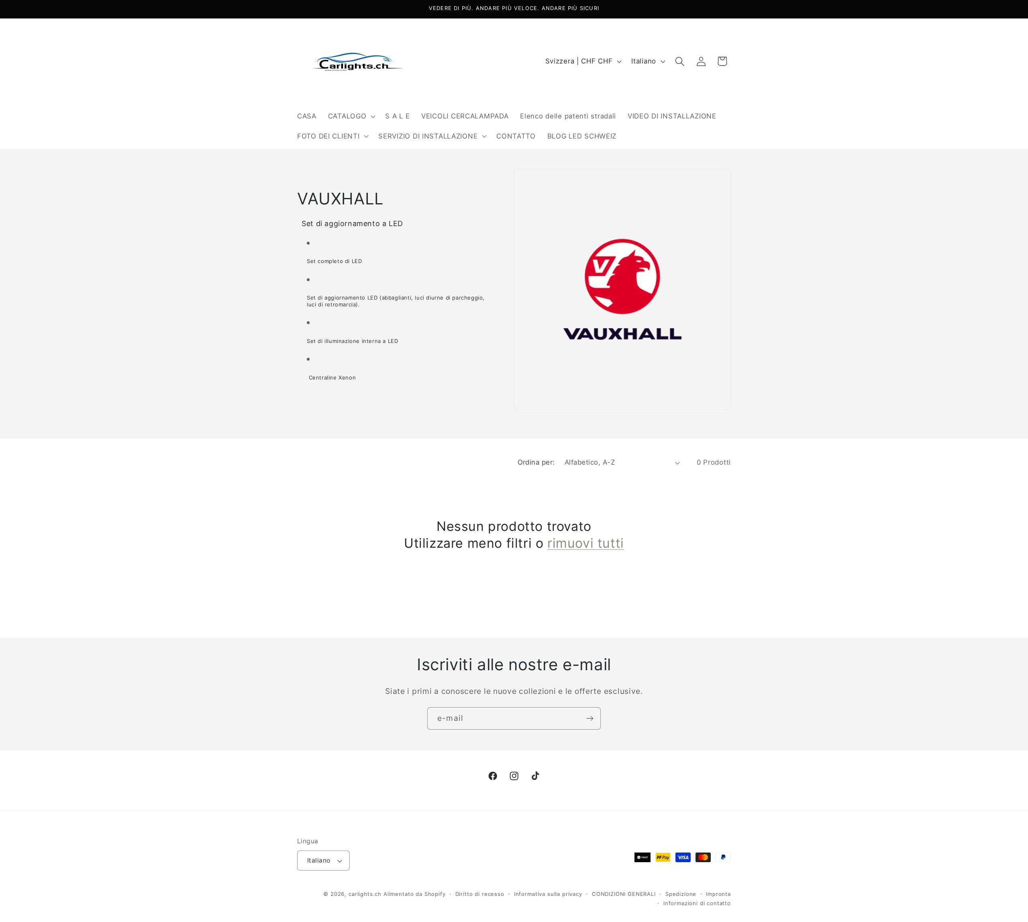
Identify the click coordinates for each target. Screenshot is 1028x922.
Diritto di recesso (479, 894)
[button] (350, 116)
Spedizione (680, 894)
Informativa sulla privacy (548, 894)
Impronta (718, 894)
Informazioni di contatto (697, 903)
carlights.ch (365, 894)
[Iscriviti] (589, 718)
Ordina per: (536, 462)
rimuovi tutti (585, 543)
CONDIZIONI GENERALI (624, 894)
